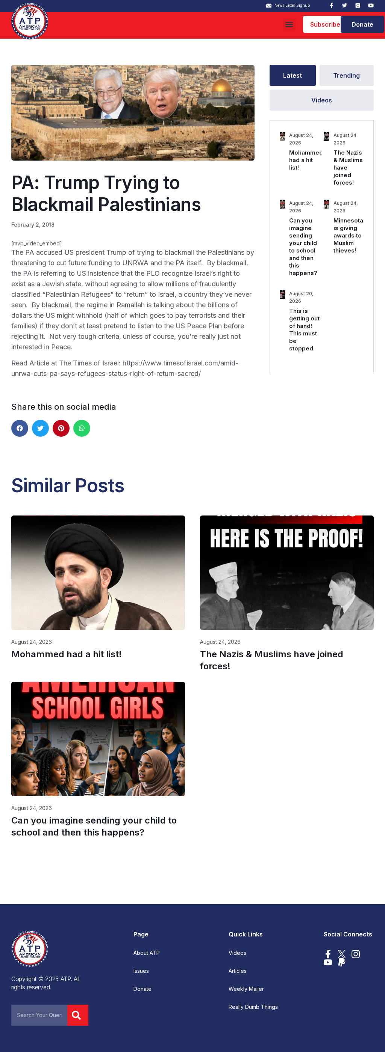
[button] (289, 24)
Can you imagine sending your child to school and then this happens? (303, 247)
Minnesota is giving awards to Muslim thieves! (348, 235)
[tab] (293, 75)
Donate (142, 989)
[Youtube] (371, 5)
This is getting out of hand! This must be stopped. (304, 329)
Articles (238, 971)
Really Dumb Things (253, 1007)
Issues (141, 971)
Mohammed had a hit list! (306, 160)
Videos (237, 953)
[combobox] (39, 1015)
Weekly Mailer (246, 989)
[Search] (77, 1015)
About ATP (146, 953)
